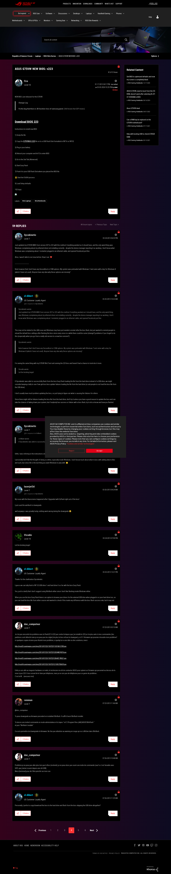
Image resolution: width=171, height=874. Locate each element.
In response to (34, 304)
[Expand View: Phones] (123, 13)
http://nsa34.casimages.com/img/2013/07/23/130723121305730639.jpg (40, 664)
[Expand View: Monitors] (52, 20)
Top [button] (16, 868)
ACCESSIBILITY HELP (50, 845)
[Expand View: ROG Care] (41, 13)
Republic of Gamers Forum (22, 56)
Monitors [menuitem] (47, 21)
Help (150, 17)
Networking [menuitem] (75, 21)
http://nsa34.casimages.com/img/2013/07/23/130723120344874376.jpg (40, 652)
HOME (26, 845)
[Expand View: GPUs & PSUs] (39, 20)
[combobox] (85, 40)
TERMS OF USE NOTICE (100, 853)
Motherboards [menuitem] (17, 21)
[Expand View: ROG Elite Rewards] (100, 20)
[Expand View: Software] (54, 13)
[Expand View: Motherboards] (24, 20)
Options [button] (154, 56)
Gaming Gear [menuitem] (60, 21)
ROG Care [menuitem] (36, 14)
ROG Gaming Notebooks (135, 83)
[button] (18, 211)
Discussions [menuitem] (62, 14)
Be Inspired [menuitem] (22, 13)
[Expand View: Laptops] (93, 13)
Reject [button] (71, 451)
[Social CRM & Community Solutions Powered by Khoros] (152, 869)
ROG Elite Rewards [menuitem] (91, 21)
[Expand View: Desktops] (82, 13)
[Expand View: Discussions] (69, 13)
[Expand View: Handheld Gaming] (112, 13)
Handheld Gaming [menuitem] (104, 14)
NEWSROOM (35, 845)
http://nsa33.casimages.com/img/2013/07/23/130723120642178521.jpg (40, 658)
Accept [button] (99, 451)
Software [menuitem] (49, 14)
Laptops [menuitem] (89, 14)
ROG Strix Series (50, 56)
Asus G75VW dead (133, 108)
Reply (113, 211)
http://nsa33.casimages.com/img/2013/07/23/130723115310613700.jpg (40, 646)
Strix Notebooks (40, 201)
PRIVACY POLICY (114, 853)
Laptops (38, 56)
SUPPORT (119, 4)
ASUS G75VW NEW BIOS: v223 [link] (69, 56)
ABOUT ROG (18, 845)
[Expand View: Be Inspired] (29, 14)
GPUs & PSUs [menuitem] (33, 21)
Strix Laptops (26, 201)
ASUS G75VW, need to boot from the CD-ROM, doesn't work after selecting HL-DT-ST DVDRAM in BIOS (141, 94)
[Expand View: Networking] (81, 20)
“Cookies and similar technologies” (81, 444)
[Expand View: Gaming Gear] (67, 20)
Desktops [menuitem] (76, 14)
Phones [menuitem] (119, 14)
